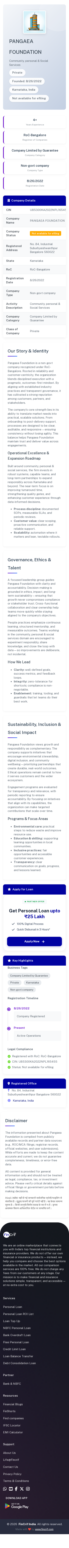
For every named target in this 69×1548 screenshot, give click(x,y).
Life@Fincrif (11, 1459)
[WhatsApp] (5, 1489)
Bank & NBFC (12, 1383)
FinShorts (9, 1411)
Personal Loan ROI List (18, 1314)
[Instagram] (28, 1489)
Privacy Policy (12, 1474)
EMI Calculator (13, 1432)
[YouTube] (11, 1489)
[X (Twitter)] (22, 1489)
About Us (9, 1452)
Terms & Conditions (16, 1480)
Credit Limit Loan (14, 1349)
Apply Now (31, 941)
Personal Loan (12, 1306)
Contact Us (10, 1466)
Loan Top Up (11, 1321)
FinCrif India (27, 1524)
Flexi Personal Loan (16, 1342)
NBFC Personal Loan (17, 1328)
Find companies (13, 1418)
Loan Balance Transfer (18, 1356)
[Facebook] (16, 1489)
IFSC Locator (12, 1425)
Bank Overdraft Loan (17, 1335)
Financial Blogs (13, 1404)
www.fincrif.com (44, 1529)
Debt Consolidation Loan (19, 1363)
